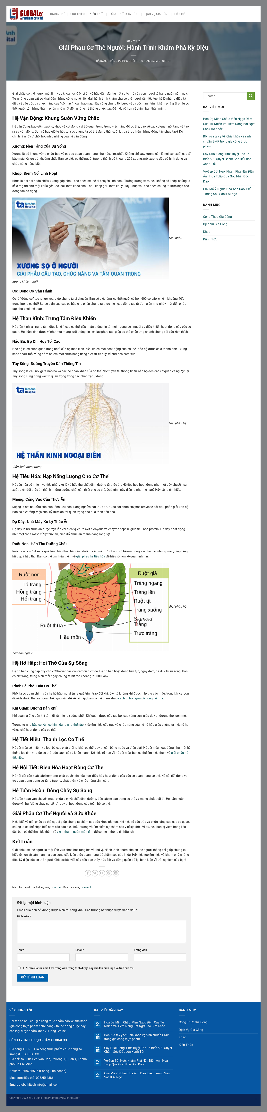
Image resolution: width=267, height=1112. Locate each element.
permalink (86, 887)
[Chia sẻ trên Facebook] (88, 873)
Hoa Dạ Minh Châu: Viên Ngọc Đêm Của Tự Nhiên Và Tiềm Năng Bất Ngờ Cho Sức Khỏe (228, 124)
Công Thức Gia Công (124, 14)
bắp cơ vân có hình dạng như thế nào (58, 725)
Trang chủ (57, 14)
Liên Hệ (179, 14)
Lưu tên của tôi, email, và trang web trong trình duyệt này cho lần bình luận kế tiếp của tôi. (78, 968)
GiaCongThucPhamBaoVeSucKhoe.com (55, 1098)
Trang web (140, 950)
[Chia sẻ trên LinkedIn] (116, 873)
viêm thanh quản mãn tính (75, 832)
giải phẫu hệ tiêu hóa (90, 556)
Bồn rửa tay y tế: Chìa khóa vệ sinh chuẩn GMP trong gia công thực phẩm (227, 141)
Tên (20, 950)
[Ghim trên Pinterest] (109, 873)
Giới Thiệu (77, 14)
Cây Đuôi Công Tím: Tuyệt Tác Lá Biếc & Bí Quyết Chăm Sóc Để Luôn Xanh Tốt (227, 159)
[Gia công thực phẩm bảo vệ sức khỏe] (26, 14)
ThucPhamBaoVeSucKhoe (153, 60)
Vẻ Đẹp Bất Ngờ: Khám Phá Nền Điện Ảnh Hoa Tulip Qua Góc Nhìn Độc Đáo (228, 176)
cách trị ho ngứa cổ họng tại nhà (140, 698)
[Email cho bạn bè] (102, 873)
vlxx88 (254, 1099)
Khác (206, 232)
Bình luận (24, 916)
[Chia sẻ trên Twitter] (95, 873)
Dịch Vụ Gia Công (156, 14)
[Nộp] (251, 96)
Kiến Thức (97, 14)
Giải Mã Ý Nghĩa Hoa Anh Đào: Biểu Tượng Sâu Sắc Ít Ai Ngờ (227, 191)
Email (79, 950)
